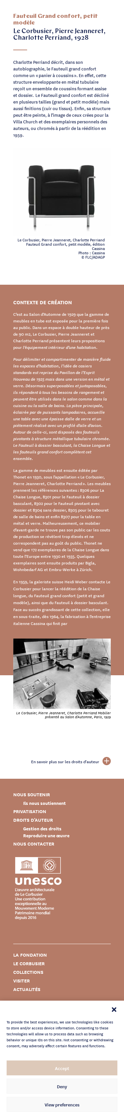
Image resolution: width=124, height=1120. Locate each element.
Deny (62, 1086)
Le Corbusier (29, 963)
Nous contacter (33, 843)
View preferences (62, 1104)
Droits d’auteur (33, 819)
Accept (62, 1068)
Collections (28, 972)
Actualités (26, 989)
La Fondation (30, 954)
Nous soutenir (31, 794)
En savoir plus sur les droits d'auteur (65, 762)
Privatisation (29, 811)
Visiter (21, 980)
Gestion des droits (42, 828)
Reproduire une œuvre (46, 835)
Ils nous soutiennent (44, 803)
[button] (114, 1009)
